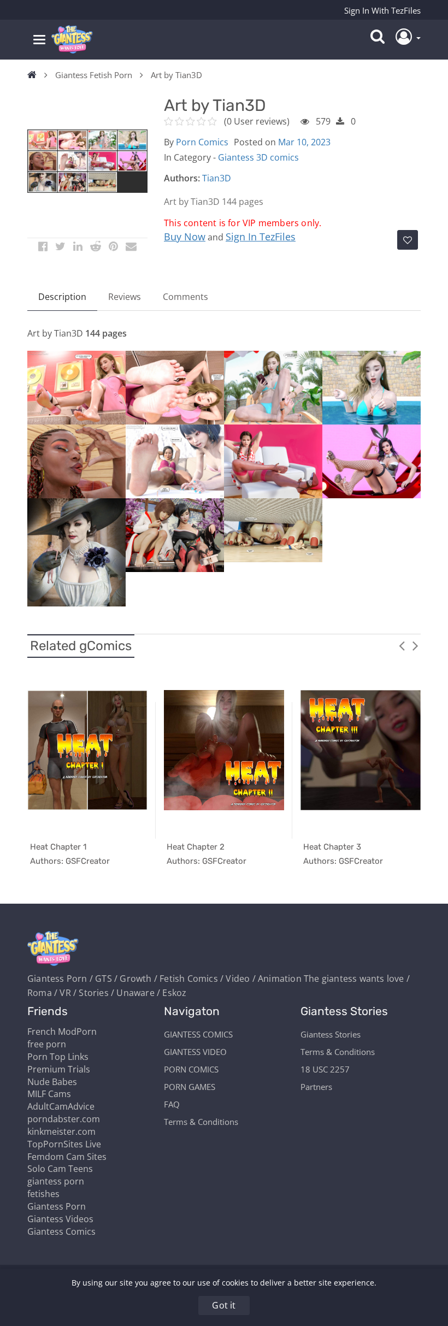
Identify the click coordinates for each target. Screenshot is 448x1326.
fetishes (43, 1194)
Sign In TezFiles (261, 236)
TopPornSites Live (64, 1144)
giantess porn (55, 1181)
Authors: (182, 178)
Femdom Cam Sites (67, 1157)
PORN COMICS (191, 1069)
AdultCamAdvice (61, 1106)
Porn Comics (202, 142)
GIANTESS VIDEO (195, 1051)
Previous (401, 645)
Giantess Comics (61, 1231)
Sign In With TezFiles (382, 10)
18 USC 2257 (325, 1069)
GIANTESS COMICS (198, 1034)
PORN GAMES (189, 1086)
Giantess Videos (60, 1219)
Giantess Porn (56, 1206)
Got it (223, 1305)
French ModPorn (62, 1032)
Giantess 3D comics (258, 157)
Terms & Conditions (201, 1121)
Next (415, 645)
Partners (316, 1086)
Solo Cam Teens (60, 1169)
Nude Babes (52, 1082)
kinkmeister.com (61, 1131)
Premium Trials (58, 1069)
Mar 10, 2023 (304, 142)
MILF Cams (49, 1094)
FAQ (172, 1104)
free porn (46, 1044)
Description (62, 297)
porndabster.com (63, 1119)
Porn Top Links (58, 1057)
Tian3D (216, 178)
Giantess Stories (330, 1034)
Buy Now (184, 236)
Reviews (124, 297)
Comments (185, 297)
